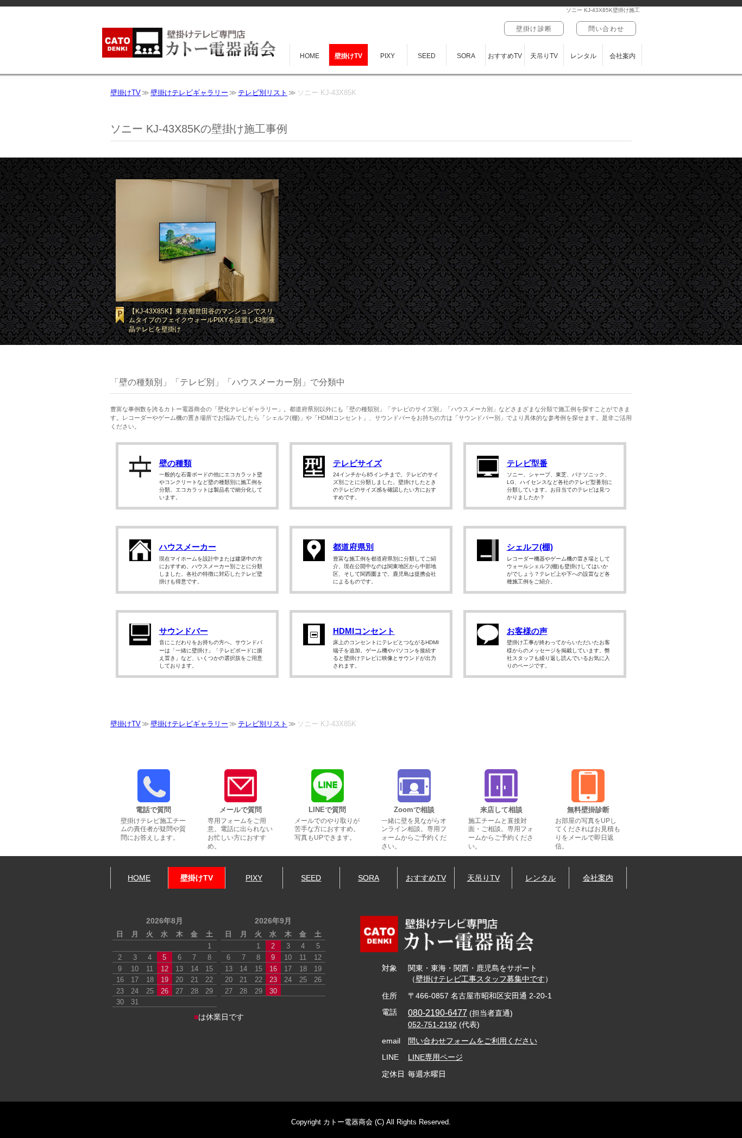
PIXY (387, 56)
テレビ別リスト (262, 93)
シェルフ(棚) (530, 546)
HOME (309, 56)
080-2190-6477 (437, 1012)
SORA (466, 56)
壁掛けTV (348, 56)
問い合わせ (606, 29)
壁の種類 (175, 463)
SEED (427, 56)
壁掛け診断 (534, 29)
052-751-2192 (432, 1025)
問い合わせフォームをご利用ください (472, 1041)
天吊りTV (544, 56)
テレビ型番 (527, 463)
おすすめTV (505, 56)
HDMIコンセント (364, 631)
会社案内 (622, 56)
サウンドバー (183, 631)
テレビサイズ (357, 463)
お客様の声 (527, 631)
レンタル (583, 56)
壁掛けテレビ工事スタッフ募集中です (480, 979)
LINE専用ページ (435, 1057)
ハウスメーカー (187, 546)
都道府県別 (353, 546)
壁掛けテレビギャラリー (189, 93)
